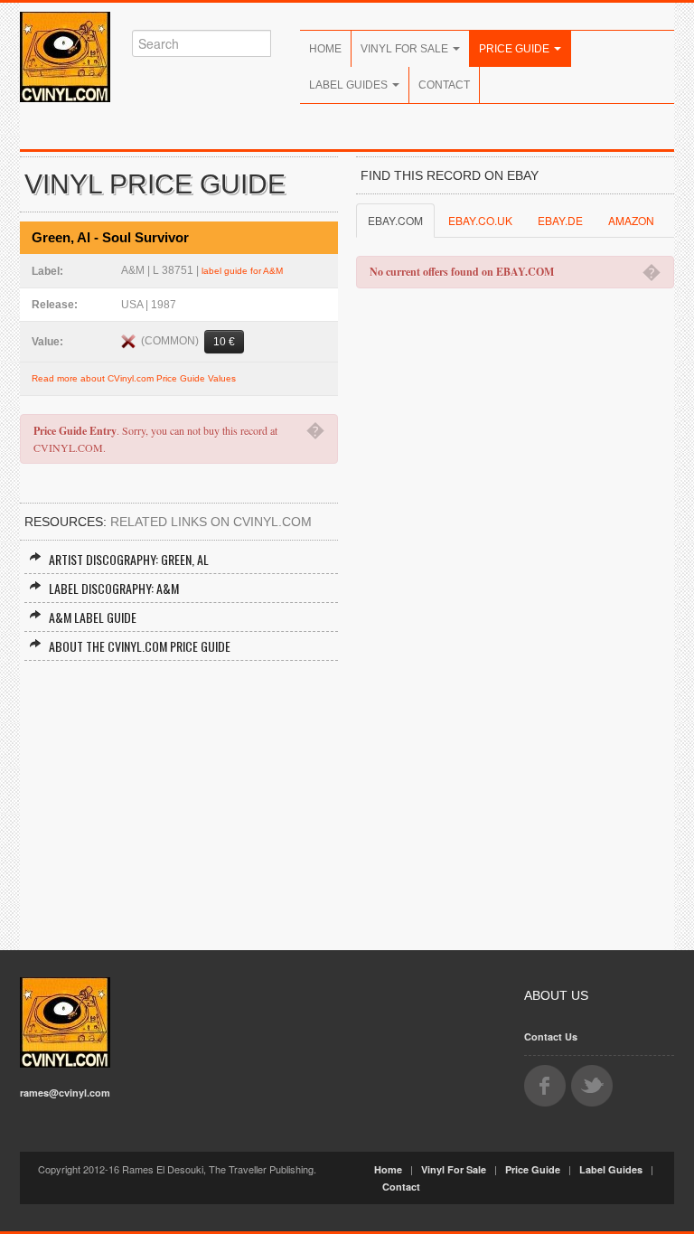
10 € (224, 341)
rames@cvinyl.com (65, 1092)
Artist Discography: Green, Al (129, 559)
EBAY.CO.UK (480, 220)
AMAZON (631, 220)
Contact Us (550, 1036)
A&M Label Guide (92, 617)
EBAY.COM (395, 220)
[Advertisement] (179, 796)
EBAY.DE (560, 220)
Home (325, 48)
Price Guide (515, 48)
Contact (444, 85)
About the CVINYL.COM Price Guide (139, 645)
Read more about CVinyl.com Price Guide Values (134, 378)
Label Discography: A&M (114, 588)
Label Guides (349, 85)
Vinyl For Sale (406, 48)
